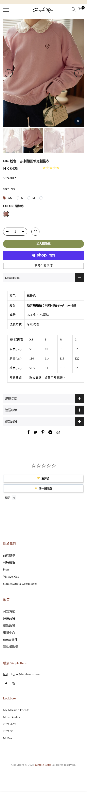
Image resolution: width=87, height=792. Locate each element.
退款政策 (9, 625)
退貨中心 (9, 632)
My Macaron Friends (16, 710)
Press (6, 569)
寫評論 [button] (45, 478)
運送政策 (9, 618)
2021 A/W (9, 724)
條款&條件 (10, 639)
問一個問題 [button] (45, 488)
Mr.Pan (7, 738)
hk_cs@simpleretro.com (25, 674)
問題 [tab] (7, 497)
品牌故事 (9, 555)
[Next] (78, 73)
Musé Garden (11, 717)
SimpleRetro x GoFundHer (20, 583)
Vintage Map (11, 576)
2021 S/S (8, 731)
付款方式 (9, 611)
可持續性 (9, 562)
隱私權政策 (10, 647)
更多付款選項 (43, 265)
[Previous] (9, 73)
